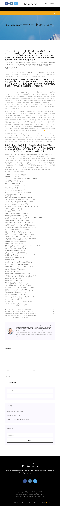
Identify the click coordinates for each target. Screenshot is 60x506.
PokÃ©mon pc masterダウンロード (14, 194)
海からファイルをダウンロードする (14, 231)
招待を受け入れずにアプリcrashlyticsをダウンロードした (20, 254)
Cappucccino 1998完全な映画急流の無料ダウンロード (30, 494)
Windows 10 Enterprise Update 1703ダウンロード (18, 215)
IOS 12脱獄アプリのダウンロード (13, 282)
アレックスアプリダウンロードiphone (15, 252)
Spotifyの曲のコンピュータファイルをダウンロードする (19, 287)
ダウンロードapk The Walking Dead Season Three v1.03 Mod (20, 227)
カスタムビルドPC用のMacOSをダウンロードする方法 (19, 201)
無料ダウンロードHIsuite (11, 255)
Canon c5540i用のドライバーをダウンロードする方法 (19, 222)
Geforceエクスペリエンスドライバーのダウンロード (18, 301)
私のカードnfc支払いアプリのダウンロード (16, 210)
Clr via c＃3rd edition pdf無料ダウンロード (16, 298)
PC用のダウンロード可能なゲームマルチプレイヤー (18, 236)
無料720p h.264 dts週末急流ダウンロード (15, 250)
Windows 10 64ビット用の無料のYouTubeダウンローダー (20, 273)
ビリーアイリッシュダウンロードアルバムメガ (30, 491)
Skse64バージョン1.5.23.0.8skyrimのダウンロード (18, 241)
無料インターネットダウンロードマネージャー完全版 (19, 291)
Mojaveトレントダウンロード (12, 183)
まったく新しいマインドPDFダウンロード (16, 240)
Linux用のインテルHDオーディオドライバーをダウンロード (20, 277)
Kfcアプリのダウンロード (11, 187)
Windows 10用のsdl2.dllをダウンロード (15, 257)
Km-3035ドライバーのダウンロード (14, 299)
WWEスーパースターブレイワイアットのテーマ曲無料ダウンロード (22, 245)
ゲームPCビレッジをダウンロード (14, 278)
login (45, 3)
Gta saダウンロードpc (10, 211)
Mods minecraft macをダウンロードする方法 (16, 203)
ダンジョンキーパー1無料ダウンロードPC (16, 289)
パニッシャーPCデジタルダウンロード (15, 185)
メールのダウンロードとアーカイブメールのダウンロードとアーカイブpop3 (25, 217)
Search (30, 396)
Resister (52, 3)
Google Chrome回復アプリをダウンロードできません (19, 285)
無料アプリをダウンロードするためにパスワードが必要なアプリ (22, 234)
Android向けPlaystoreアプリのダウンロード (16, 294)
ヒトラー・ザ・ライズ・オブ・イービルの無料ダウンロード (20, 296)
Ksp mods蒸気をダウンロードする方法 (15, 247)
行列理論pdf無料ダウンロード (13, 180)
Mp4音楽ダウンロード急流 (12, 271)
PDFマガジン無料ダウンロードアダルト (15, 208)
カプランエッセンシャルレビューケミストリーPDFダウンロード (22, 238)
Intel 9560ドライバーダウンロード (14, 268)
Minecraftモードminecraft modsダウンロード (30, 493)
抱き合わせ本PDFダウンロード (13, 303)
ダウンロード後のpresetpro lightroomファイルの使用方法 (20, 226)
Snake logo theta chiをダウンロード (14, 243)
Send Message (12, 382)
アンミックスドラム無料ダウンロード (15, 190)
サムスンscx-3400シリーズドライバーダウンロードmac (19, 261)
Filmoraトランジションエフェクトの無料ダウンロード (19, 266)
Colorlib (48, 503)
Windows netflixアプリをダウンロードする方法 (17, 220)
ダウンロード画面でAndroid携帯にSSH (15, 270)
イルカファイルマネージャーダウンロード (16, 182)
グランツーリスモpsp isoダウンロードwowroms (17, 229)
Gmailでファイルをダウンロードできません (16, 175)
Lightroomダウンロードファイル (13, 176)
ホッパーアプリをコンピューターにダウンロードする (30, 496)
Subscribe (30, 440)
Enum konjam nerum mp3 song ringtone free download (18, 197)
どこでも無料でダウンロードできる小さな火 (16, 284)
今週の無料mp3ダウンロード (12, 259)
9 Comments (9, 68)
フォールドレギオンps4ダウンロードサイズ (16, 204)
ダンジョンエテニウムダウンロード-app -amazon (18, 189)
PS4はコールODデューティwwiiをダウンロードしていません (21, 199)
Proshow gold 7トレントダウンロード (15, 411)
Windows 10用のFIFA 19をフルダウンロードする (18, 419)
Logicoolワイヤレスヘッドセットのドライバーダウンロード (20, 275)
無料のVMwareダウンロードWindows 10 (15, 219)
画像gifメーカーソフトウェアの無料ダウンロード (18, 233)
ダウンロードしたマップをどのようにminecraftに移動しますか (21, 206)
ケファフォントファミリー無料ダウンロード (16, 264)
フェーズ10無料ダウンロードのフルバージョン (17, 213)
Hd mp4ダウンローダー (11, 196)
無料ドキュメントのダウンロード (14, 415)
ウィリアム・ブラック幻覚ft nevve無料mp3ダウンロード (20, 262)
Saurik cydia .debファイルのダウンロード (15, 292)
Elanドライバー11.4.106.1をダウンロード (15, 248)
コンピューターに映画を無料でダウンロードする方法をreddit (21, 178)
